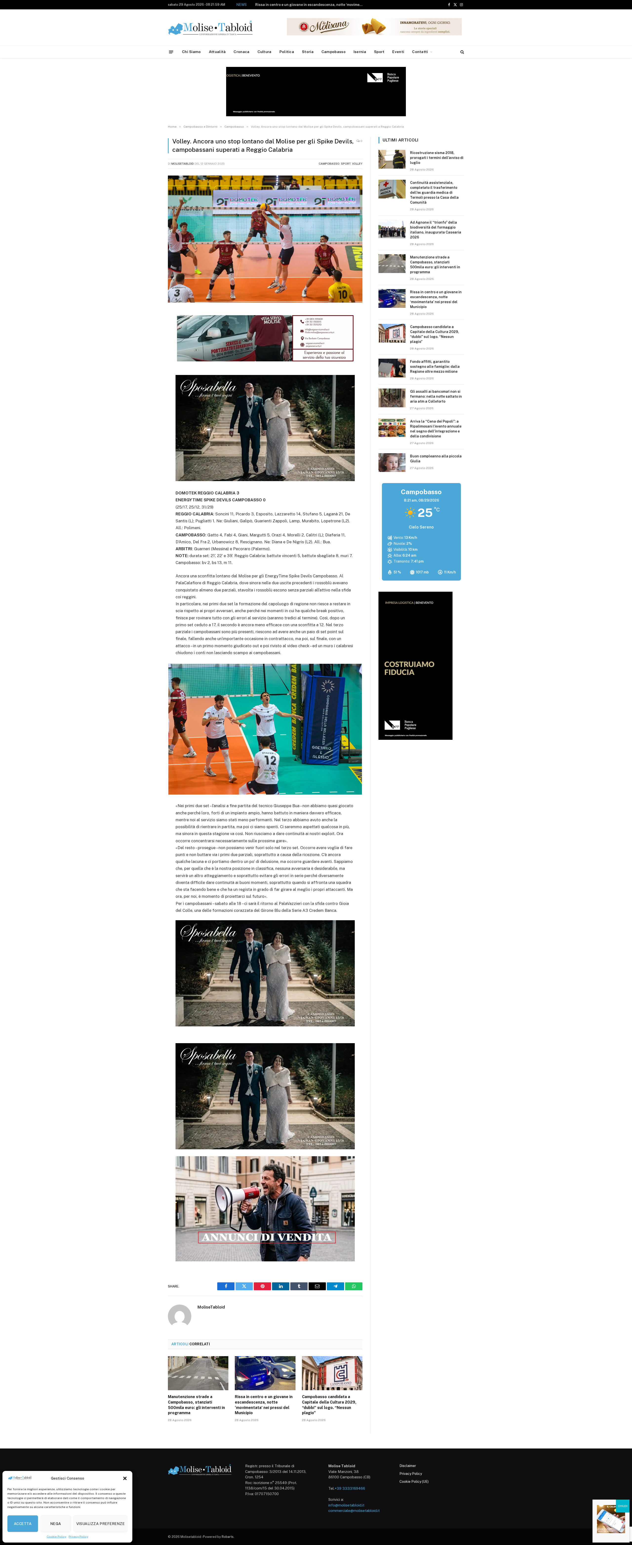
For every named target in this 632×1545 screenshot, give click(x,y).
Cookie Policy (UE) (414, 1482)
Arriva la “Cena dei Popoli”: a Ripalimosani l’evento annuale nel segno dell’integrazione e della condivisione (435, 428)
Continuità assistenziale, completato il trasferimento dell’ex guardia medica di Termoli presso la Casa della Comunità (434, 192)
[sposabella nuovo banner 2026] (265, 479)
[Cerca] (461, 52)
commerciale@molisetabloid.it (354, 1510)
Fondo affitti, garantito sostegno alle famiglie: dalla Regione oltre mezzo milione (435, 366)
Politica (286, 52)
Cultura (264, 52)
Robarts (228, 1537)
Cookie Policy (56, 1536)
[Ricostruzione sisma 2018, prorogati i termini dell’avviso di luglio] (392, 159)
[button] (124, 1478)
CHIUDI (623, 1506)
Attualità (217, 52)
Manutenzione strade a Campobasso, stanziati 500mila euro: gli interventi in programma (196, 1404)
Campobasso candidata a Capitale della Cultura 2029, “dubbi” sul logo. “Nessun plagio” (310, 5)
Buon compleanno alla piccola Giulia (436, 458)
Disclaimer (407, 1466)
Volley (357, 163)
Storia (308, 52)
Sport (379, 52)
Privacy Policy (78, 1536)
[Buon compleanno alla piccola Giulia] (392, 462)
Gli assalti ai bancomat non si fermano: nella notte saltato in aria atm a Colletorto (436, 396)
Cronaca (241, 52)
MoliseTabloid (182, 163)
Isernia (360, 52)
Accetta (23, 1524)
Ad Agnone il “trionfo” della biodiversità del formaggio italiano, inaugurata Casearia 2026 (435, 229)
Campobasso (333, 52)
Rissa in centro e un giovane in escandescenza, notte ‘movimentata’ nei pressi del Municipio (264, 1404)
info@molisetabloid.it (346, 1505)
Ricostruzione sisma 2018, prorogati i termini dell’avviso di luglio (436, 158)
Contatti (420, 52)
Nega (55, 1524)
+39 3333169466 (350, 1488)
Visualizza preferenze (100, 1524)
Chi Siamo (191, 52)
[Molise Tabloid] (217, 27)
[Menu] (171, 51)
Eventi (398, 52)
